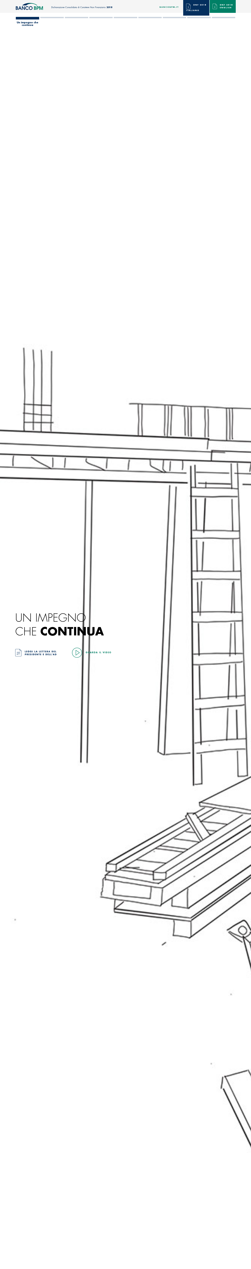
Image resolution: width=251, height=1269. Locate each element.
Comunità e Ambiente (149, 23)
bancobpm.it (169, 7)
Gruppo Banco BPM (52, 23)
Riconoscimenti (199, 22)
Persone (125, 22)
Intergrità (174, 22)
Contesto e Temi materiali (76, 23)
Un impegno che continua (27, 23)
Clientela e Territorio (101, 23)
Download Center (223, 23)
